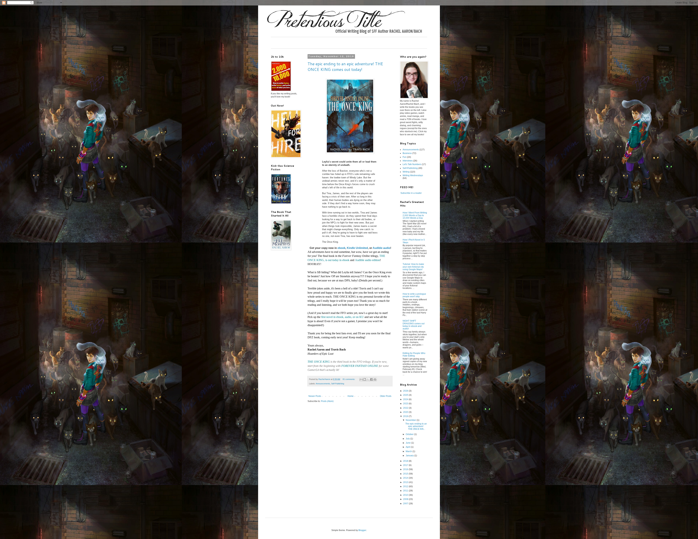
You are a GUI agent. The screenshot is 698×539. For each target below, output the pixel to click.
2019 (406, 416)
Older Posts (385, 396)
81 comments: (349, 379)
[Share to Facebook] (371, 379)
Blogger (362, 530)
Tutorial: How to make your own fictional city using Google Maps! (413, 267)
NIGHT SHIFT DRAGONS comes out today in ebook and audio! (413, 325)
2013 (406, 482)
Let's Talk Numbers (412, 164)
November (411, 420)
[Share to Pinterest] (375, 379)
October (410, 434)
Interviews (408, 160)
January (410, 455)
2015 (406, 473)
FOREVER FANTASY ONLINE (359, 365)
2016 (406, 469)
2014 (406, 478)
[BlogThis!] (364, 379)
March (409, 451)
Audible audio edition (367, 260)
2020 (406, 412)
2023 (406, 403)
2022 (406, 408)
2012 (406, 486)
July (408, 438)
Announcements (323, 383)
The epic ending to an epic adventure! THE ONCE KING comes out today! (345, 66)
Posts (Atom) (327, 401)
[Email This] (361, 379)
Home (351, 396)
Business (407, 153)
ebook (341, 247)
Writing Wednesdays (413, 175)
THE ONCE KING (319, 361)
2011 (406, 490)
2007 (406, 503)
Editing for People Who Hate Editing (414, 354)
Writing (406, 172)
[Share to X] (368, 379)
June (408, 443)
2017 (406, 465)
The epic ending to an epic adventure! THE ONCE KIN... (416, 426)
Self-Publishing (337, 383)
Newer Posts (314, 396)
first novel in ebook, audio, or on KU (342, 316)
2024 (406, 399)
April (408, 447)
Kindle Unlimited (357, 247)
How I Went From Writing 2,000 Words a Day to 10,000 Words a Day (415, 215)
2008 (406, 499)
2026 (406, 391)
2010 (406, 495)
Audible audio (381, 247)
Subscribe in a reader (411, 193)
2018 (406, 461)
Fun (404, 157)
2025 (406, 395)
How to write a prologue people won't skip (414, 295)
